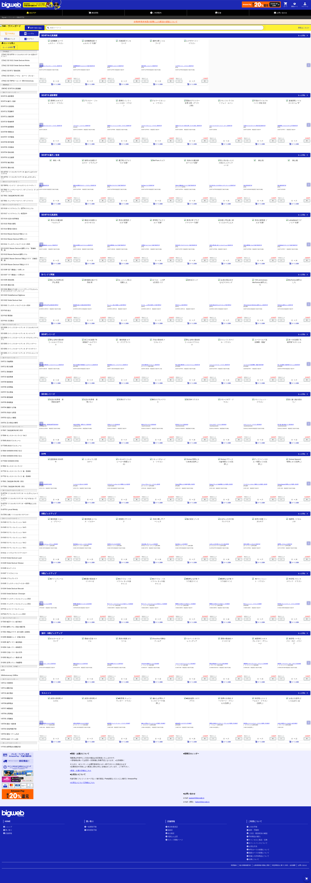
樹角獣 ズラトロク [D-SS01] (114, 544)
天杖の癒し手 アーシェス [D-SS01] (149, 544)
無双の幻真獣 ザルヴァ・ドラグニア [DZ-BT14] (84, 185)
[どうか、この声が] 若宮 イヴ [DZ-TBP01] (151, 305)
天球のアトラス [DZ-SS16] (113, 424)
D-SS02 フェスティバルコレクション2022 (16, 599)
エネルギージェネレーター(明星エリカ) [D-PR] (118, 484)
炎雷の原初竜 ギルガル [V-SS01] (47, 723)
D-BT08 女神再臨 (7, 387)
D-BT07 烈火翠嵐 (7, 392)
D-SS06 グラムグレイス (9, 578)
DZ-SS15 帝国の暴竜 (8, 224)
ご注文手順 (253, 827)
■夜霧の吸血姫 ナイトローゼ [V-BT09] (82, 603)
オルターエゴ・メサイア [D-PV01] (47, 663)
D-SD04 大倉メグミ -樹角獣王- (11, 647)
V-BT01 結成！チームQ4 (9, 739)
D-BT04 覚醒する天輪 (8, 407)
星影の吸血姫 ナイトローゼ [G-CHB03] (218, 663)
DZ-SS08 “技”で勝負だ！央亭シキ (13, 270)
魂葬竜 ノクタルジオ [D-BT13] (285, 544)
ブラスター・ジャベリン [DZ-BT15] (81, 125)
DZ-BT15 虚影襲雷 (7, 96)
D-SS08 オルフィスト (8, 568)
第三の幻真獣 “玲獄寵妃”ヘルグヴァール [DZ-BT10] (85, 364)
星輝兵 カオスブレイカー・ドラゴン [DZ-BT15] (50, 125)
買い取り (8, 830)
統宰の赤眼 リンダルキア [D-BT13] (252, 544)
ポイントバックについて (258, 843)
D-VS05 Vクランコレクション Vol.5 (13, 527)
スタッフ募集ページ (175, 840)
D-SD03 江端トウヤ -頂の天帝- (11, 652)
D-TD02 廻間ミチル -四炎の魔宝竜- (13, 627)
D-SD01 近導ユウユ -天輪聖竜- (11, 662)
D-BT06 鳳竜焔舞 (7, 397)
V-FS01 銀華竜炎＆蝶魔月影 (11, 747)
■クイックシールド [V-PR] (45, 603)
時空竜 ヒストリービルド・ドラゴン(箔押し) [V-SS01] (256, 723)
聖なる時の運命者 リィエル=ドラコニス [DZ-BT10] (51, 364)
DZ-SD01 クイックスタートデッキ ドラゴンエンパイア (19, 353)
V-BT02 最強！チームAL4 (10, 734)
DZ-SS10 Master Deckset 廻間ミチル (14, 254)
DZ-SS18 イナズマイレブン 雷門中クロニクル (17, 208)
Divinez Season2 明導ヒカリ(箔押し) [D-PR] (288, 484)
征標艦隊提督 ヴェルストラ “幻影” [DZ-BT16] (84, 65)
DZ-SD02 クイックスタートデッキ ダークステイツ (19, 349)
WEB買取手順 (91, 830)
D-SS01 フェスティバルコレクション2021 (16, 604)
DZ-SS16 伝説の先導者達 (10, 219)
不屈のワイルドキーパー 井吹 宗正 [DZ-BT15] (254, 125)
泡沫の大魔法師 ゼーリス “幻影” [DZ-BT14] (185, 185)
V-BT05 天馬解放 (7, 719)
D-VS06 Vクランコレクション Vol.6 (13, 522)
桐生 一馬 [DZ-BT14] (44, 185)
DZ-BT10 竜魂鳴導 (7, 122)
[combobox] (156, 28)
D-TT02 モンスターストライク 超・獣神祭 (16, 476)
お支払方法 (253, 846)
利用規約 (234, 865)
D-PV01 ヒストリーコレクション (12, 609)
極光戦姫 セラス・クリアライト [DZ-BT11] (117, 364)
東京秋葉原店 (173, 827)
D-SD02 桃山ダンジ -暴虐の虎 (11, 657)
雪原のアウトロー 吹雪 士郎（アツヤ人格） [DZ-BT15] (188, 125)
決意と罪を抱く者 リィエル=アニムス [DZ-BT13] (221, 245)
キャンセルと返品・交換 (258, 840)
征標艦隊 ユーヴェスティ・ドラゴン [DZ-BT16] (50, 65)
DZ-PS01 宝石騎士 (7, 321)
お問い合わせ (302, 865)
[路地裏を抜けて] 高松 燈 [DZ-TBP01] (82, 305)
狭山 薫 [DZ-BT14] (282, 185)
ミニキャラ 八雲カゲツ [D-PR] (80, 484)
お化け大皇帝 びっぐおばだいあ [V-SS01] (287, 723)
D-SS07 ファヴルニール (9, 573)
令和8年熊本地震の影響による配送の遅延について (155, 22)
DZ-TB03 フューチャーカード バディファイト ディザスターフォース (20, 190)
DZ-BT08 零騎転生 (7, 132)
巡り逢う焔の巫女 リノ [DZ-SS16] (286, 424)
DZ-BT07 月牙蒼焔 (7, 137)
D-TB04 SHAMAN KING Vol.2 (11, 451)
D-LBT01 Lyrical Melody (9, 509)
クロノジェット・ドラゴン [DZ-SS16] (252, 424)
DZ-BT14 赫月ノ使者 (8, 101)
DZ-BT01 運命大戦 (7, 168)
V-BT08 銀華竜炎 (7, 703)
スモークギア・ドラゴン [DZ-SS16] (217, 424)
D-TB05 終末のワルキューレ (11, 441)
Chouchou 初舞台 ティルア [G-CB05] (150, 663)
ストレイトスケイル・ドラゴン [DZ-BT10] (219, 364)
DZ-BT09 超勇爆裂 (7, 127)
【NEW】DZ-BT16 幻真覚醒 (11, 88)
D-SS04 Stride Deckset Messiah (12, 588)
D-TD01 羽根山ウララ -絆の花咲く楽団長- (15, 632)
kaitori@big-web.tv (202, 802)
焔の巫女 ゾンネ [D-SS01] (181, 544)
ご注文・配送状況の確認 (258, 833)
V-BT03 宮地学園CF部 (9, 729)
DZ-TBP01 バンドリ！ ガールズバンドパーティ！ (18, 185)
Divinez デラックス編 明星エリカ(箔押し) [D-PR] (221, 484)
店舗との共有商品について (259, 856)
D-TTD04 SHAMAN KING (10, 461)
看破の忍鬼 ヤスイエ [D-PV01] (80, 663)
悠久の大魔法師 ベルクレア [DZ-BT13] (48, 245)
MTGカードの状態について (259, 850)
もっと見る (301, 35)
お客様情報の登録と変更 (262, 865)
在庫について (254, 859)
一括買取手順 (91, 827)
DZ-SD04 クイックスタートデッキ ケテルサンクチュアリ (19, 338)
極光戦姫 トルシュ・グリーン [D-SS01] (48, 544)
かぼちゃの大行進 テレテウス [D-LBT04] (219, 544)
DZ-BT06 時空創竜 (7, 142)
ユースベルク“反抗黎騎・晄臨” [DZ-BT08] (253, 364)
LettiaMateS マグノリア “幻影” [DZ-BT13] (287, 245)
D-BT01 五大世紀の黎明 (9, 423)
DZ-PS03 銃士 (6, 310)
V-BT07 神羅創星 (7, 708)
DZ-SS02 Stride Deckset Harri (11, 300)
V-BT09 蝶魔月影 (7, 698)
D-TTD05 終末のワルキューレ (11, 446)
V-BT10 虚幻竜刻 (7, 693)
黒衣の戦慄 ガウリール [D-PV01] (115, 663)
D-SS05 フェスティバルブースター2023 (15, 583)
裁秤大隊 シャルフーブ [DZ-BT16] (149, 65)
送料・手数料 (254, 830)
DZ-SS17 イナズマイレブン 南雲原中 (14, 213)
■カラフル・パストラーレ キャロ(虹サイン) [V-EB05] (154, 603)
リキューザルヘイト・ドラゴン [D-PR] (150, 484)
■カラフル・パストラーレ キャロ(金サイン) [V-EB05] (120, 603)
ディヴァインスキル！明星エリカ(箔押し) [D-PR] (255, 484)
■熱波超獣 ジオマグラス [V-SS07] (183, 723)
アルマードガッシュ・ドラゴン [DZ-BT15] (151, 125)
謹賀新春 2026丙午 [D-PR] (45, 484)
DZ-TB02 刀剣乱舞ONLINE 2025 (12, 196)
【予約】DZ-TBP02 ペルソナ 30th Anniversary (17, 81)
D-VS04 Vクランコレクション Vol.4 (13, 532)
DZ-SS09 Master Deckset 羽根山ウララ (15, 264)
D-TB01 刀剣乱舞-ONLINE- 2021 (12, 481)
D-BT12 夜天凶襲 (7, 367)
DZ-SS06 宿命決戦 (7, 280)
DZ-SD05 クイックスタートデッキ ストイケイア (18, 333)
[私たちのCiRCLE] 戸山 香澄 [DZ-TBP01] (48, 305)
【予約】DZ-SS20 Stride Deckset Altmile (15, 65)
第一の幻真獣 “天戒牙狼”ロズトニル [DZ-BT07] (289, 364)
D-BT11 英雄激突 (7, 372)
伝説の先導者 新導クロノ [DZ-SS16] (82, 424)
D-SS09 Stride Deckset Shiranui (12, 563)
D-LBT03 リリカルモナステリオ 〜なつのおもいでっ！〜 (18, 499)
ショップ (8, 827)
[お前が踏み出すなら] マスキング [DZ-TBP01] (220, 305)
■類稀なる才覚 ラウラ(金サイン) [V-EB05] (219, 603)
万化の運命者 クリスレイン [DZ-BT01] (150, 364)
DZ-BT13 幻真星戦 (7, 106)
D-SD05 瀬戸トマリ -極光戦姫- (11, 642)
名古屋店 (171, 833)
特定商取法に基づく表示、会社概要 (283, 865)
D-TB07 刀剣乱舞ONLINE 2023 (12, 430)
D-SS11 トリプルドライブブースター (14, 553)
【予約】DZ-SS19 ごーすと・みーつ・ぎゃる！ (18, 76)
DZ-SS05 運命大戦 (7, 285)
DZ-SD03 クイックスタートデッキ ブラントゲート (19, 344)
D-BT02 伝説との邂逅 (8, 418)
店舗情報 (8, 833)
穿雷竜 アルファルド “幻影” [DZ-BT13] (150, 245)
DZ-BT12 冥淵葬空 (7, 111)
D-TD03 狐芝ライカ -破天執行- (11, 622)
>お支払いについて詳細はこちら (82, 782)
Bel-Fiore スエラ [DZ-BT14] (147, 185)
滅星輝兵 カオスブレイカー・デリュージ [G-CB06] (256, 663)
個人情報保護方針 (245, 865)
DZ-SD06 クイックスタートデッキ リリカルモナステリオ (19, 328)
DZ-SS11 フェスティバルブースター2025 (15, 244)
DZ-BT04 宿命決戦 (7, 152)
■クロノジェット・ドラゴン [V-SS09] (252, 603)
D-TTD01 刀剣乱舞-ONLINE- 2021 (13, 486)
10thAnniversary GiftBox (9, 675)
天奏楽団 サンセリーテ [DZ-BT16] (115, 65)
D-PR (3, 670)
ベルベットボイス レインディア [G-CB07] (185, 663)
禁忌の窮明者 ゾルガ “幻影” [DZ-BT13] (116, 245)
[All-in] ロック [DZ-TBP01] (181, 305)
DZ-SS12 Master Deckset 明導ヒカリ (14, 239)
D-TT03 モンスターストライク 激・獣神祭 (16, 471)
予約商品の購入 (255, 836)
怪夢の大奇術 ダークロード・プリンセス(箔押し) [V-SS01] (223, 723)
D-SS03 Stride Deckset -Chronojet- (13, 594)
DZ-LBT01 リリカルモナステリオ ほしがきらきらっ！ (18, 177)
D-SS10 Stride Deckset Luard (11, 558)
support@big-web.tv (196, 798)
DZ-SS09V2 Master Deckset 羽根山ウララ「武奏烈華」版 (19, 259)
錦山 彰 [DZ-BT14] (248, 185)
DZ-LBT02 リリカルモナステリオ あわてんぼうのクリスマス (19, 172)
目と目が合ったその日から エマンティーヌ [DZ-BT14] (222, 185)
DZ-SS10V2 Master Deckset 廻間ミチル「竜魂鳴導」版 (18, 249)
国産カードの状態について (259, 853)
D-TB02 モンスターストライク (11, 466)
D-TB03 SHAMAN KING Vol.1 (11, 456)
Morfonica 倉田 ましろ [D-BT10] (285, 305)
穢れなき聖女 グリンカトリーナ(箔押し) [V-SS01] (153, 723)
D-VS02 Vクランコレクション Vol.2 (13, 543)
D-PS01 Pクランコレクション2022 (13, 614)
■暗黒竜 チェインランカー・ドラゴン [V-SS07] (118, 723)
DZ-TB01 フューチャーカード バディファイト (17, 201)
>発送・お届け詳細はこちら (80, 770)
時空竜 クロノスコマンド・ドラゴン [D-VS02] (289, 603)
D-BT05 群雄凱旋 (7, 402)
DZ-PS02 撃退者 (7, 315)
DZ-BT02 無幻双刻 (7, 162)
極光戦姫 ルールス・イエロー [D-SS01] (82, 544)
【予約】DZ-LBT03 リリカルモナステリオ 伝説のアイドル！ (19, 55)
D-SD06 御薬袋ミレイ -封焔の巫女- (13, 637)
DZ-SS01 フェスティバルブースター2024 (15, 305)
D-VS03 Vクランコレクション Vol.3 (13, 537)
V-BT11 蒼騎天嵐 (7, 688)
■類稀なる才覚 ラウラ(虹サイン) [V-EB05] (185, 603)
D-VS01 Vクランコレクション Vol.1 (13, 548)
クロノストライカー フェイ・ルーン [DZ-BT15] (220, 125)
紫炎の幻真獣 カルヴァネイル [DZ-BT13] (83, 245)
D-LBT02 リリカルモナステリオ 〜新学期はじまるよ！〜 (18, 504)
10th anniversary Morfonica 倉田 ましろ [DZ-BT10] (256, 305)
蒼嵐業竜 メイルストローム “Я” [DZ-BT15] (288, 125)
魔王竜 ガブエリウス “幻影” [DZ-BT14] (116, 185)
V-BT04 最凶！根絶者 (8, 724)
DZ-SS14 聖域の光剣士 (9, 229)
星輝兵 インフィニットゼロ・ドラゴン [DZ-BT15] (119, 125)
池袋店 (170, 830)
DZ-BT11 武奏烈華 (7, 116)
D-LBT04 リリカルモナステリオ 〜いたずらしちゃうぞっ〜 (19, 494)
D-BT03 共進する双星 (8, 412)
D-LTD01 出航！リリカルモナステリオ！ (15, 514)
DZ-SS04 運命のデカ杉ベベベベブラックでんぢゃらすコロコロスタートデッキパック (19, 290)
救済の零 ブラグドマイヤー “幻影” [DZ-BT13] (186, 245)
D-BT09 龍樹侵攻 (7, 382)
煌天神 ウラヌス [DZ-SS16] (181, 424)
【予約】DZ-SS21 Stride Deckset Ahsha (15, 60)
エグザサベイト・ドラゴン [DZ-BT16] (184, 65)
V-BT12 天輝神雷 (7, 683)
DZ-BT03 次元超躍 (7, 157)
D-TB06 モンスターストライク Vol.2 (13, 435)
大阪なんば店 (173, 836)
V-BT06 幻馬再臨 (7, 713)
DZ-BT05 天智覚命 (7, 147)
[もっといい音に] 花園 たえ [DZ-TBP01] (116, 305)
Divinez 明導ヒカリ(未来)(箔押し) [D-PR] (185, 484)
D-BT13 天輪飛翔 (7, 361)
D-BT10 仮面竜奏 (7, 377)
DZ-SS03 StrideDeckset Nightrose (13, 295)
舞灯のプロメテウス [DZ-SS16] (148, 424)
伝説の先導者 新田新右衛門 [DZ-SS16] (48, 424)
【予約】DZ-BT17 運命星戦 (10, 71)
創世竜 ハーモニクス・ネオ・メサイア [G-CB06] (289, 663)
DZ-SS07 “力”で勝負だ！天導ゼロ (13, 275)
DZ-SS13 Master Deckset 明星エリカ (14, 234)
